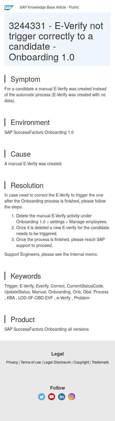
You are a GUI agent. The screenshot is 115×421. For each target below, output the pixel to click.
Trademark (100, 361)
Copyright (81, 361)
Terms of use (31, 361)
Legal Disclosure (57, 361)
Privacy (12, 361)
